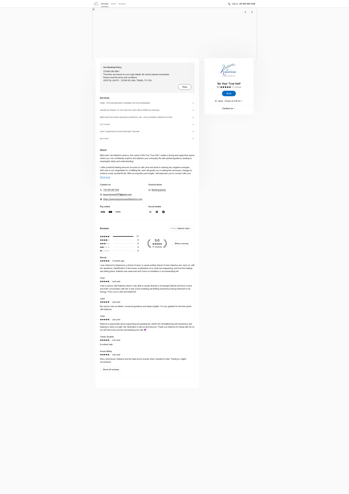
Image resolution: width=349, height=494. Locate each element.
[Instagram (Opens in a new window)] (150, 212)
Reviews (122, 4)
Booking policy (159, 190)
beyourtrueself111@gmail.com (117, 194)
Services (104, 4)
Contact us (227, 108)
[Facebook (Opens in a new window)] (157, 212)
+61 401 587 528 (247, 4)
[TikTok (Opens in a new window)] (163, 212)
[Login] (252, 12)
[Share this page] (245, 12)
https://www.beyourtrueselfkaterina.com (122, 199)
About (113, 4)
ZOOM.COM (108, 71)
